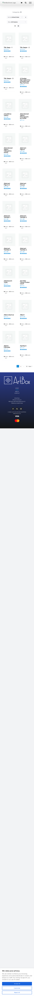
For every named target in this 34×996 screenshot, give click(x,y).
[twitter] (17, 408)
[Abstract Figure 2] (9, 175)
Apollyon (23, 346)
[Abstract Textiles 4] (25, 240)
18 (26, 366)
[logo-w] (17, 377)
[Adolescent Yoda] (9, 272)
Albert (22, 315)
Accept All (17, 983)
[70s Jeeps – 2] (25, 39)
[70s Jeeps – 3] (9, 70)
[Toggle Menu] (30, 2)
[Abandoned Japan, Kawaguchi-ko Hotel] (25, 105)
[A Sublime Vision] (9, 105)
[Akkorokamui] (9, 306)
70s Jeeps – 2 (24, 47)
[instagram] (21, 408)
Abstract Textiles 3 (7, 249)
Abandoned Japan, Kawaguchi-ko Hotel (24, 116)
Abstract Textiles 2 (23, 216)
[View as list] (18, 26)
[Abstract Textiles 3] (9, 240)
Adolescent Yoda (8, 281)
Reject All (17, 992)
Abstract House (23, 184)
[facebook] (13, 408)
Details (12, 56)
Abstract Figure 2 (7, 184)
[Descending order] (25, 17)
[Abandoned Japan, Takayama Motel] (9, 139)
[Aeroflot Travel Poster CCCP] (25, 272)
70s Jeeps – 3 (8, 78)
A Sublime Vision (7, 114)
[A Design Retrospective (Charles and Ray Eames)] (25, 70)
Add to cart (6, 57)
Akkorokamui (9, 315)
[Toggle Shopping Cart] (21, 3)
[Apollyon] (25, 337)
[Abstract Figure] (25, 139)
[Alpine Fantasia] (9, 337)
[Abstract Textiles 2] (25, 207)
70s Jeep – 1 (8, 47)
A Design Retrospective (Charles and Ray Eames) (25, 81)
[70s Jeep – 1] (9, 39)
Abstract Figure (23, 148)
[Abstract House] (25, 175)
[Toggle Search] (25, 2)
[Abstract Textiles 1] (9, 207)
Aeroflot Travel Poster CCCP (25, 282)
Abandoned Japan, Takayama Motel (8, 150)
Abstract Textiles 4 (23, 249)
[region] (17, 982)
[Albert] (25, 306)
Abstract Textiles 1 (7, 216)
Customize (17, 988)
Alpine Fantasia (7, 346)
